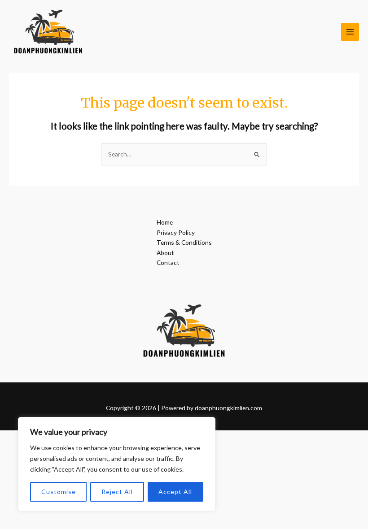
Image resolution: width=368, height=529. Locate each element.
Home (165, 222)
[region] (116, 464)
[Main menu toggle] (350, 32)
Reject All (117, 491)
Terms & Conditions (184, 242)
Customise (58, 491)
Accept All (175, 491)
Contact (168, 262)
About (165, 252)
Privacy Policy (176, 232)
